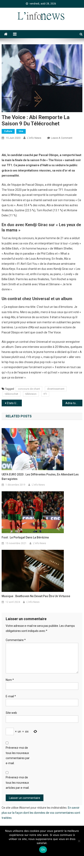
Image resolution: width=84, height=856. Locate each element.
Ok (43, 849)
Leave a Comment (61, 137)
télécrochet (11, 393)
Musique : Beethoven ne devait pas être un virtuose (36, 596)
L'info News (34, 137)
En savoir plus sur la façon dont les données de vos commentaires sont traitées (41, 812)
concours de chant (29, 388)
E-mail (11, 696)
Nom (10, 679)
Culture (8, 131)
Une (21, 131)
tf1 (45, 393)
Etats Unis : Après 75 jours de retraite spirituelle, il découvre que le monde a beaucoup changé (14, 403)
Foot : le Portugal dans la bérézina (25, 537)
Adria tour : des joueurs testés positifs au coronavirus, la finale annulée (73, 403)
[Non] (79, 841)
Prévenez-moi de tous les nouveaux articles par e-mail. (17, 782)
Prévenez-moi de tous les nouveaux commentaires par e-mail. (18, 755)
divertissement (55, 388)
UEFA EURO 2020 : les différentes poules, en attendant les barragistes (40, 477)
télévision (30, 393)
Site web (11, 712)
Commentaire (16, 640)
